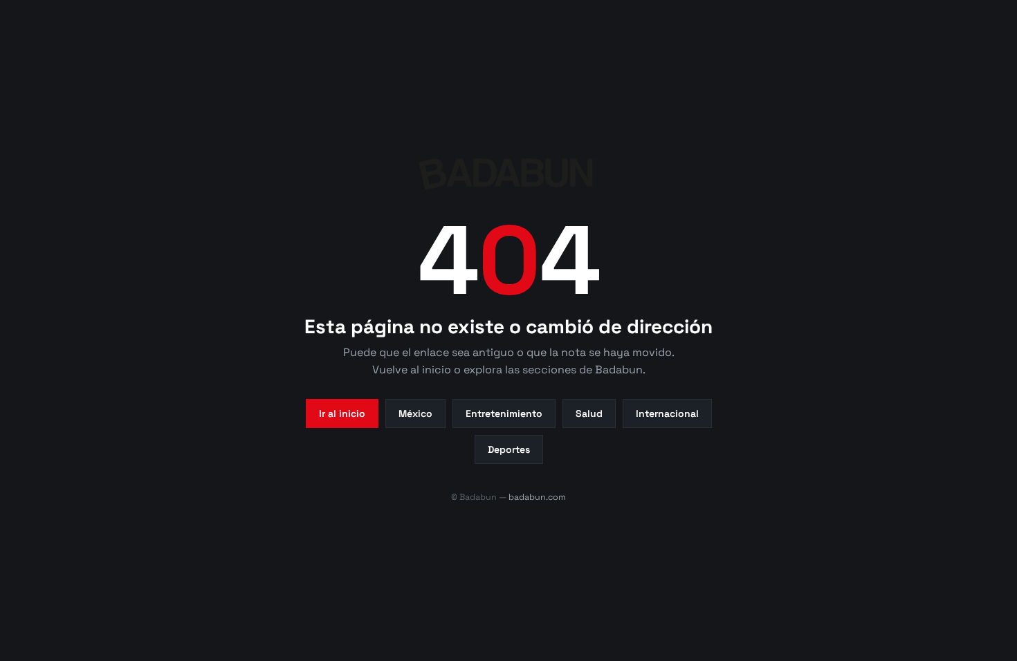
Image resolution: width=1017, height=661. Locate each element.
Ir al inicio (342, 413)
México (415, 413)
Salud (589, 413)
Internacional (667, 413)
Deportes (509, 449)
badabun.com (537, 497)
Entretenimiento (504, 413)
